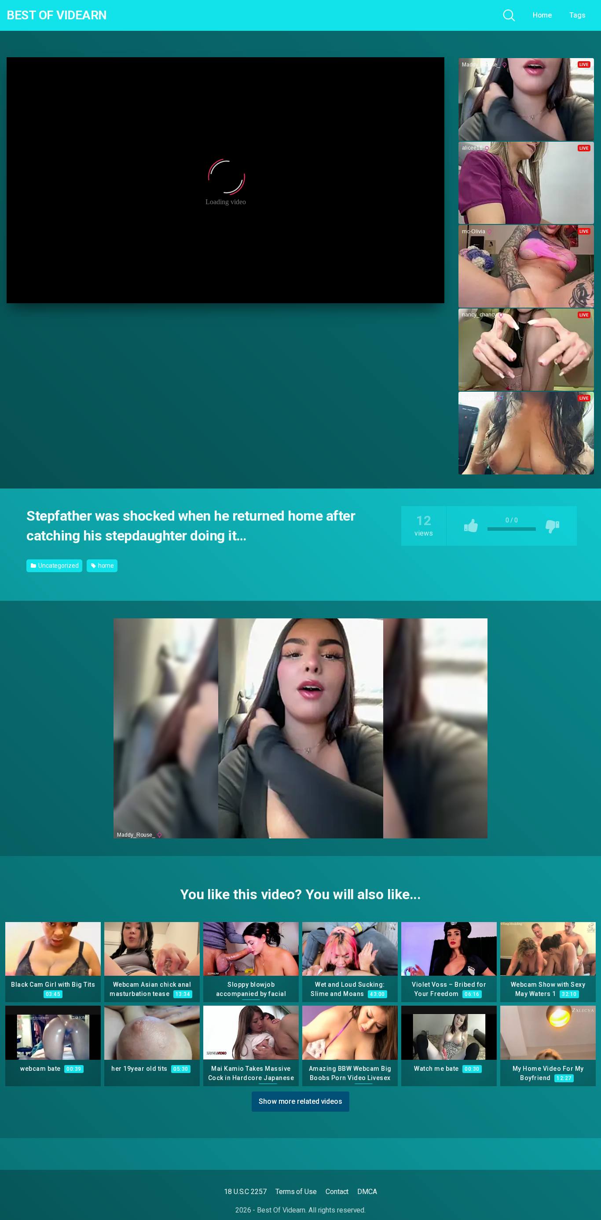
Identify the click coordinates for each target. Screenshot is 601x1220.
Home (542, 15)
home (105, 565)
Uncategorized (58, 565)
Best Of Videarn (57, 15)
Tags (577, 15)
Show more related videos (300, 1101)
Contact (337, 1191)
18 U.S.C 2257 (245, 1191)
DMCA (367, 1191)
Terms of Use (296, 1191)
